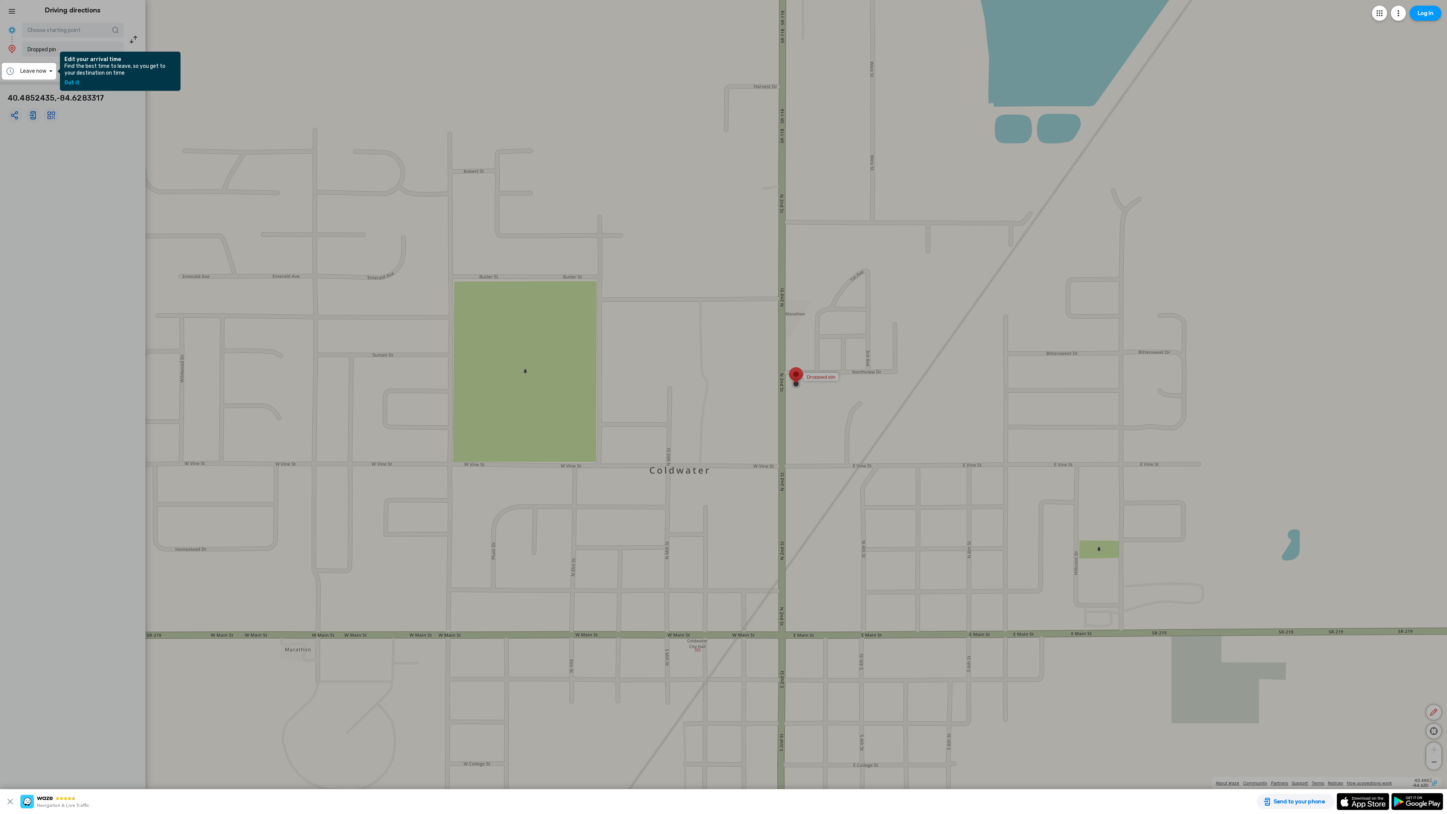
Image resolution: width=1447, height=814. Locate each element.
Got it (72, 83)
